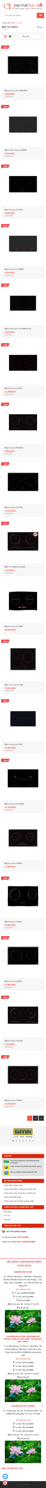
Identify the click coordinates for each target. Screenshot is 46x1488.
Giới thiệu (8, 1212)
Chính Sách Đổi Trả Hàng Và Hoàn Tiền (20, 1189)
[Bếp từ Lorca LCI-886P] (23, 244)
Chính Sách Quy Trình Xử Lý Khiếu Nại (20, 1193)
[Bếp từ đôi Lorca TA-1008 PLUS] (23, 303)
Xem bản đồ (24, 1377)
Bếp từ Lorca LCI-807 (13, 388)
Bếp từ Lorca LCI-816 (13, 1041)
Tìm (40, 15)
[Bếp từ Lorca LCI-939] (23, 184)
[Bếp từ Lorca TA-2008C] (23, 778)
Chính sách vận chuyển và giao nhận (19, 1201)
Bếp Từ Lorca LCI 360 (14, 685)
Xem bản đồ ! (24, 1308)
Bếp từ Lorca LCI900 (13, 1100)
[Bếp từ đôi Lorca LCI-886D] (23, 124)
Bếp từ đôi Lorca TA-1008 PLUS (18, 329)
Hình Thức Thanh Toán (13, 1185)
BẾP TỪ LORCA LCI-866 (15, 567)
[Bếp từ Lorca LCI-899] (23, 601)
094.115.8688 (24, 1300)
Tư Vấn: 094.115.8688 (24, 1363)
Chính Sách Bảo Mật (12, 1197)
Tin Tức (7, 1216)
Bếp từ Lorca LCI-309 (13, 507)
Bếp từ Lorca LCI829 (13, 922)
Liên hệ (7, 1219)
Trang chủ (6, 23)
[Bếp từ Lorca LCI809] (23, 838)
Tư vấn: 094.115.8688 (24, 1297)
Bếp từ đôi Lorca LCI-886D (16, 150)
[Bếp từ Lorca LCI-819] (23, 719)
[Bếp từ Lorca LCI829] (23, 896)
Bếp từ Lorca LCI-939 (13, 210)
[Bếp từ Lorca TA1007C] (23, 422)
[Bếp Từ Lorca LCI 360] (23, 659)
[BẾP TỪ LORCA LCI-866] (23, 541)
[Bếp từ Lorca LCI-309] (23, 482)
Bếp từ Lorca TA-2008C (14, 804)
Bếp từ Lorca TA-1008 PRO (16, 91)
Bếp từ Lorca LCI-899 (13, 626)
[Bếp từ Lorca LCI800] (23, 956)
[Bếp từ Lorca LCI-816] (23, 1015)
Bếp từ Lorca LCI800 (13, 981)
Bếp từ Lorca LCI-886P (14, 269)
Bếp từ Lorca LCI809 (13, 863)
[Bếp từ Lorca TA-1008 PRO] (23, 65)
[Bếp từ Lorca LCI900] (23, 1075)
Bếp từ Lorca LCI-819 (13, 744)
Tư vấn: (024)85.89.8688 (24, 1293)
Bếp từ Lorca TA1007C (14, 448)
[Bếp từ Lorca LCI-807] (23, 363)
